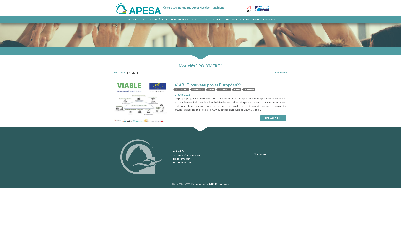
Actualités (212, 19)
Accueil (133, 19)
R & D (195, 19)
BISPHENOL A (197, 90)
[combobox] (153, 73)
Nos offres (178, 19)
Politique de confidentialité (202, 184)
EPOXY (237, 90)
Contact (269, 19)
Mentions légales (182, 162)
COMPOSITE (224, 90)
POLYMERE (249, 90)
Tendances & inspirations (241, 19)
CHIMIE (211, 90)
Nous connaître (154, 19)
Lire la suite (271, 118)
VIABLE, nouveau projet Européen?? (208, 84)
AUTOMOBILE (182, 90)
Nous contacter (181, 158)
